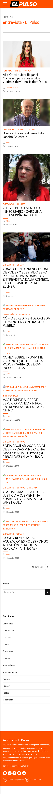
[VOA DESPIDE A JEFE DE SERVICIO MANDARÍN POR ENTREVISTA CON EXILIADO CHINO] (26, 388)
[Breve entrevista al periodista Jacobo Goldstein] (26, 112)
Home (5, 17)
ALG (8, 143)
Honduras (7, 71)
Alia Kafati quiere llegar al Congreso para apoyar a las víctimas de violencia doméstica (25, 78)
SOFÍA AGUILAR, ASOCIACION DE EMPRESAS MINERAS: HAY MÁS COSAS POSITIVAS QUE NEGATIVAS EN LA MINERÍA (24, 451)
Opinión (6, 679)
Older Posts (38, 566)
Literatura (32, 488)
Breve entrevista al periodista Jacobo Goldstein (23, 135)
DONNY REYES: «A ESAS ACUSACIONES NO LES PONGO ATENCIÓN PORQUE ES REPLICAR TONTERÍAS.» (25, 543)
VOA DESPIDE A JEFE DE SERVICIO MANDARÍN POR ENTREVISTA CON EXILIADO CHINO (23, 405)
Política (17, 71)
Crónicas (7, 637)
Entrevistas (8, 129)
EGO (8, 331)
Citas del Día (8, 631)
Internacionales (10, 396)
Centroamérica (10, 314)
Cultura (6, 644)
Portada (27, 71)
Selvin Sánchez (12, 88)
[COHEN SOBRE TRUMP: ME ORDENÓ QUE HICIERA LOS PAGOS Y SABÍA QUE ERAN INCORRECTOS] (26, 346)
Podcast (6, 686)
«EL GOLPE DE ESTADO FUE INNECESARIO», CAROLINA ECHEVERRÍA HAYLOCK (23, 211)
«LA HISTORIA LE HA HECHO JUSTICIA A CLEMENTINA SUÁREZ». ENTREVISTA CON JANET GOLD (23, 497)
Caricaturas (8, 624)
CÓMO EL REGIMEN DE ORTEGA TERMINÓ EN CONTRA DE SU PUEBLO (26, 321)
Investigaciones (10, 672)
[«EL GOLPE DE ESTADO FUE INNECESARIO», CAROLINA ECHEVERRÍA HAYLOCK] (26, 177)
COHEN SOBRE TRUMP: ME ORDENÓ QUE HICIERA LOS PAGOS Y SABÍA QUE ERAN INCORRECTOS (23, 362)
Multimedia (8, 700)
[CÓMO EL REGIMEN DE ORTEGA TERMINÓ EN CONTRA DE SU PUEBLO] (26, 307)
